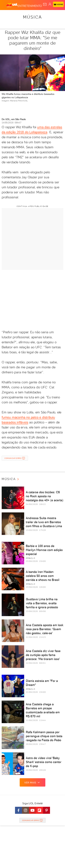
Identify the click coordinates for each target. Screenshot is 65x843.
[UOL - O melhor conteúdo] (12, 5)
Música (32, 17)
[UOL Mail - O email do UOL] (45, 4)
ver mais (30, 782)
